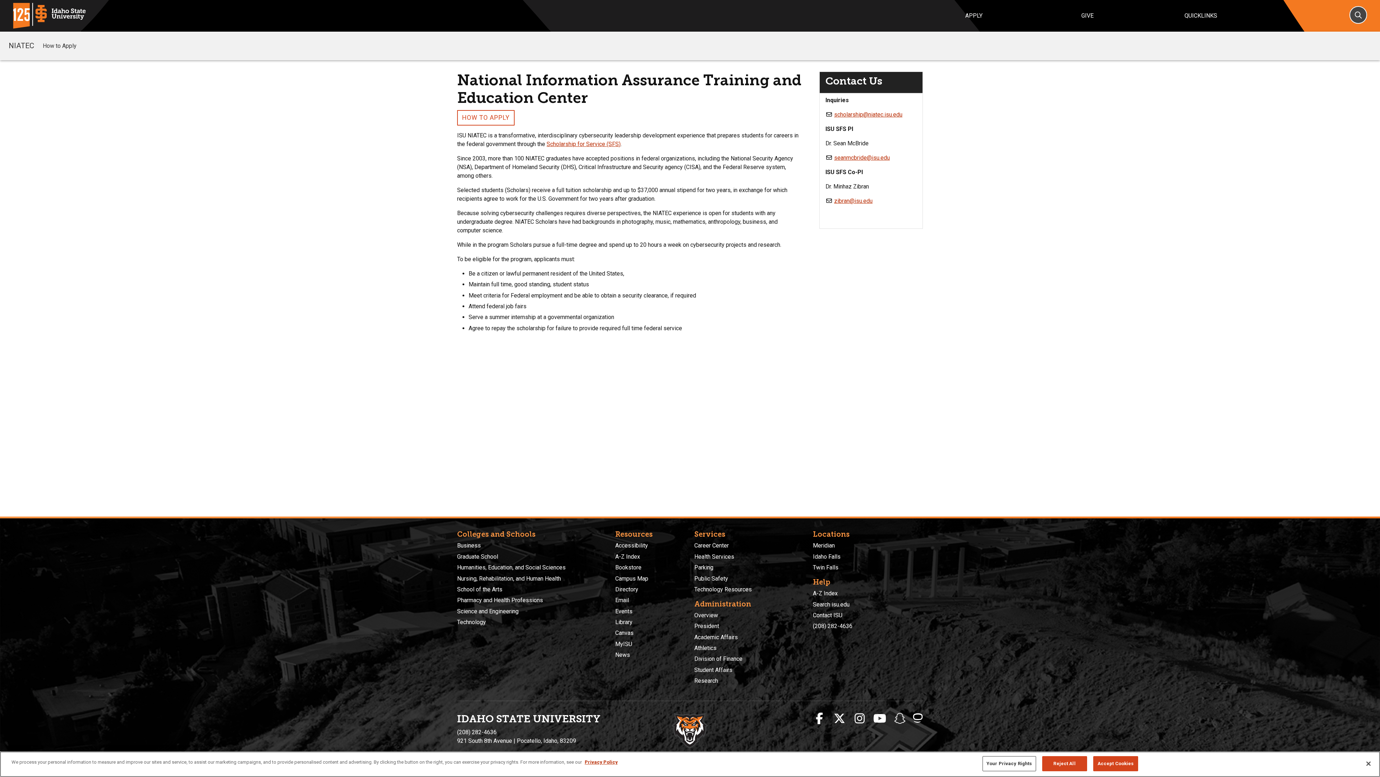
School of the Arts (479, 589)
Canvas (624, 633)
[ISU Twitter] (839, 719)
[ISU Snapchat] (900, 719)
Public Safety (711, 578)
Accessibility (631, 545)
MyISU (623, 644)
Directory (626, 589)
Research (706, 680)
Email (622, 600)
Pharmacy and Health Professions (500, 600)
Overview (706, 615)
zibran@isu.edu (853, 200)
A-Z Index (627, 556)
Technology (471, 622)
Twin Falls (825, 567)
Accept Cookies (1116, 763)
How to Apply (60, 45)
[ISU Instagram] (859, 719)
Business (469, 545)
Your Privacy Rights (1009, 763)
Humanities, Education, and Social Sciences (511, 567)
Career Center (711, 545)
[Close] (1368, 764)
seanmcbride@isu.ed (860, 157)
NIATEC (21, 45)
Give (1087, 15)
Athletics (705, 648)
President (706, 626)
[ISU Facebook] (819, 719)
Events (623, 611)
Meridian (824, 545)
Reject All (1064, 763)
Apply (974, 15)
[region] (690, 764)
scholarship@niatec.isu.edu (868, 114)
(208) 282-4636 (832, 626)
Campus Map (631, 578)
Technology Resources (723, 589)
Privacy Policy (601, 762)
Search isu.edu (831, 604)
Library (623, 622)
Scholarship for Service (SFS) (584, 144)
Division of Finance (718, 658)
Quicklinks (1200, 15)
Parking (703, 567)
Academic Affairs (716, 637)
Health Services (714, 556)
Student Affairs (713, 670)
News (622, 654)
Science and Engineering (488, 611)
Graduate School (477, 556)
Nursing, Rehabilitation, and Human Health (509, 578)
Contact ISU (827, 615)
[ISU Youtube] (880, 719)
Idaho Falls (827, 556)
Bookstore (628, 567)
